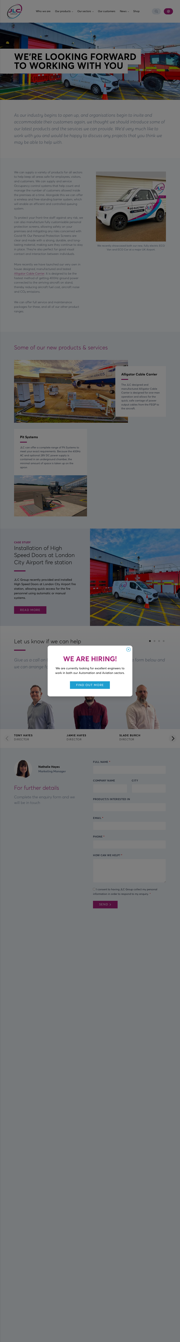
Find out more (90, 685)
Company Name (104, 780)
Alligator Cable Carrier (29, 273)
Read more (30, 610)
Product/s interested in (111, 799)
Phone (97, 836)
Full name (100, 762)
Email (97, 818)
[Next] (172, 738)
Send (103, 904)
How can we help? (106, 855)
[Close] (128, 649)
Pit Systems (29, 437)
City (135, 780)
